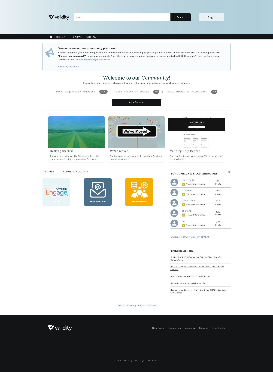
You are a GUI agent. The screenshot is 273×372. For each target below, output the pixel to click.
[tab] (49, 170)
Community (175, 328)
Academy (190, 328)
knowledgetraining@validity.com (93, 59)
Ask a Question (136, 102)
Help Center (158, 328)
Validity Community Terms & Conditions (136, 305)
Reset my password (68, 66)
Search (180, 17)
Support (203, 328)
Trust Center (218, 328)
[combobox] (132, 17)
